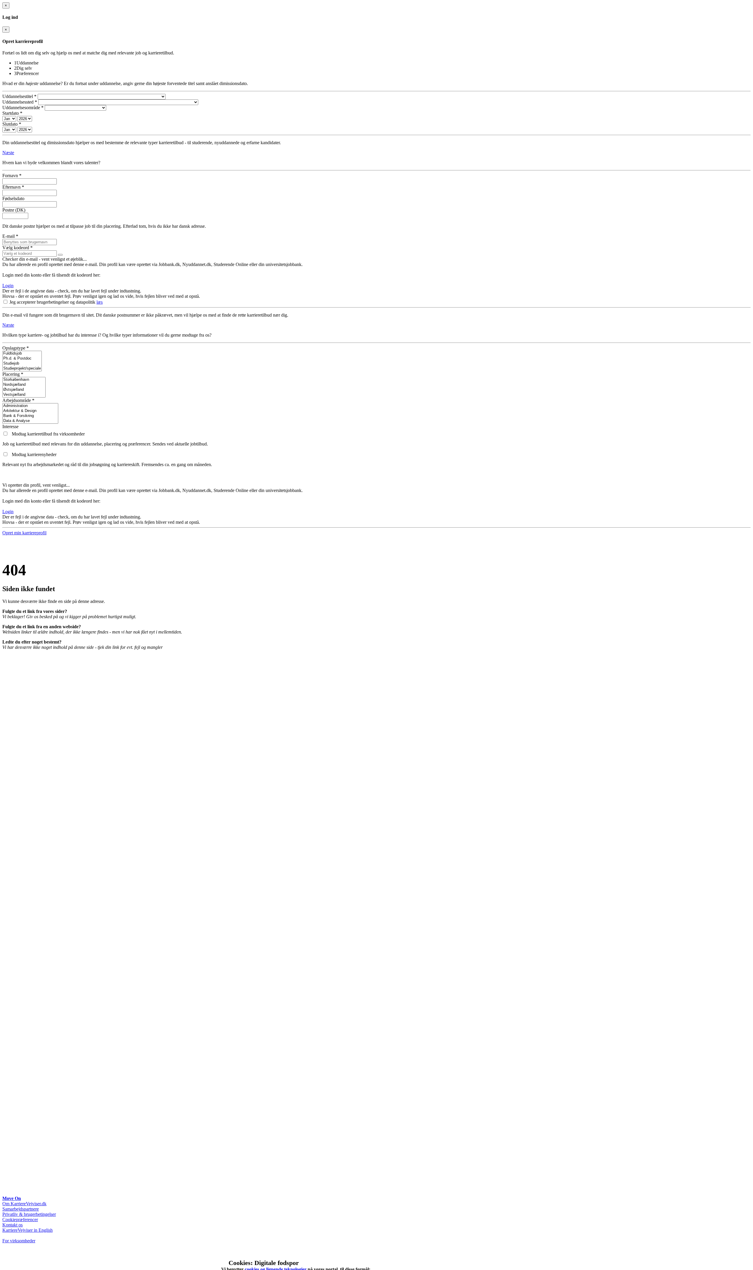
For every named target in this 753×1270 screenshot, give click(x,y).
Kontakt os (12, 1224)
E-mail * (10, 236)
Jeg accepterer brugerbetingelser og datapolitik (52, 302)
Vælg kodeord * (17, 247)
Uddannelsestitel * (19, 96)
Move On (11, 1198)
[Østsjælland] (24, 389)
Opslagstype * (15, 347)
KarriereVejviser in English (27, 1230)
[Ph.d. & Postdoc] (22, 358)
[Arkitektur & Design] (30, 410)
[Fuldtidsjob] (22, 353)
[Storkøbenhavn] (24, 379)
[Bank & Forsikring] (30, 415)
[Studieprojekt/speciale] (22, 368)
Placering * (12, 374)
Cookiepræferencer (20, 1219)
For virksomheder (18, 1240)
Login (8, 285)
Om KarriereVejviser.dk (24, 1203)
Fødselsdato (13, 198)
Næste (8, 152)
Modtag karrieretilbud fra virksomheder (48, 433)
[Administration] (30, 405)
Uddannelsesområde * (23, 107)
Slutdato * (11, 124)
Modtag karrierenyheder (34, 454)
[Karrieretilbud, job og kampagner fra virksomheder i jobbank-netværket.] (5, 433)
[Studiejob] (22, 363)
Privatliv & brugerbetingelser (29, 1214)
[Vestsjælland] (24, 394)
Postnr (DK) (13, 209)
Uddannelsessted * (19, 101)
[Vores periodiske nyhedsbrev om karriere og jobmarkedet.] (5, 454)
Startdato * (12, 113)
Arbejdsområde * (18, 400)
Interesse (10, 426)
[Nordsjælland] (24, 384)
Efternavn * (13, 186)
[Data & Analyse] (30, 420)
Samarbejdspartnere (20, 1208)
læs (99, 302)
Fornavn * (11, 175)
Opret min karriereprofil (24, 532)
